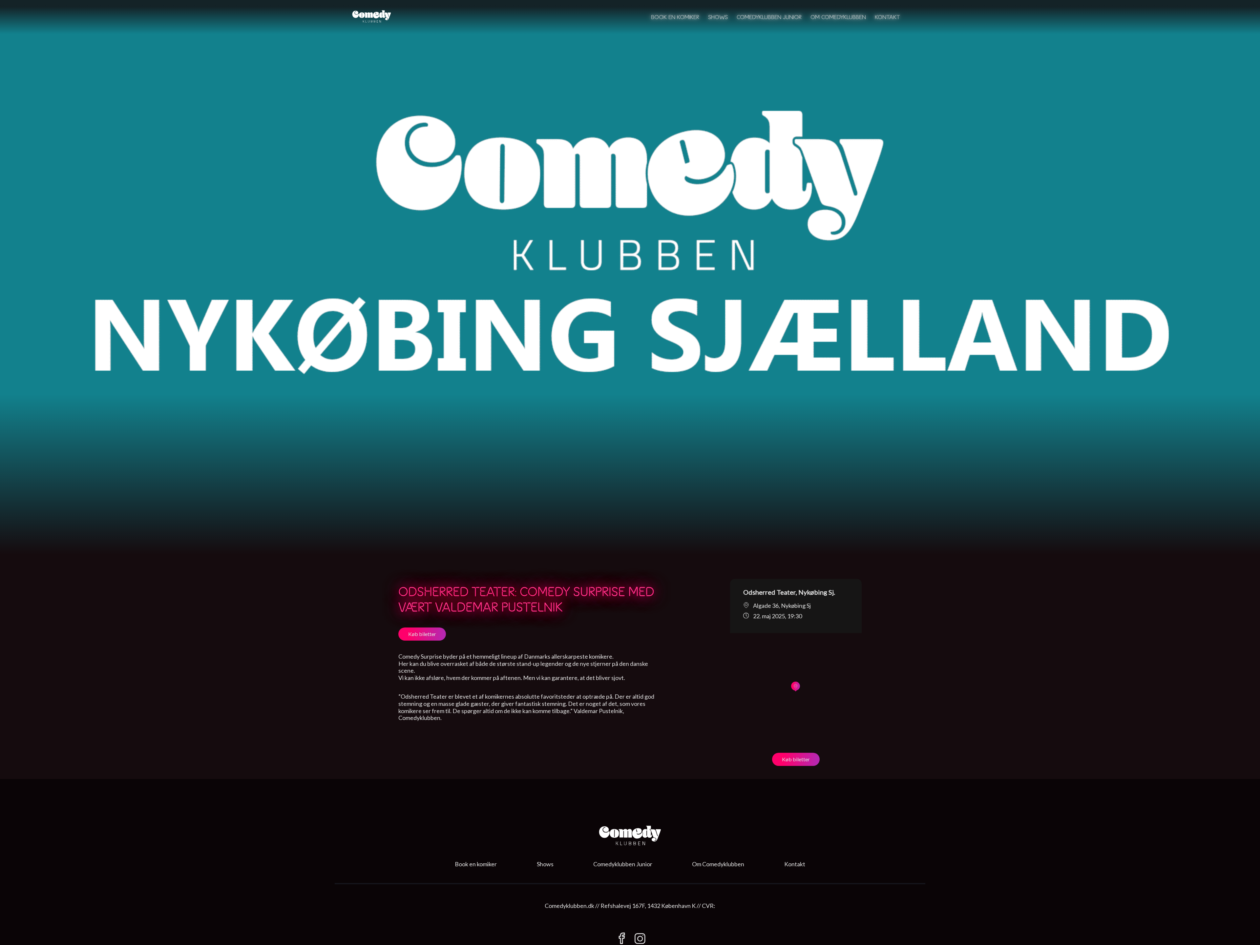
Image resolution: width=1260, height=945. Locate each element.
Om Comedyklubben (838, 16)
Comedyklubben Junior (769, 16)
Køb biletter (422, 634)
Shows (718, 16)
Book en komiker (675, 16)
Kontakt (887, 16)
